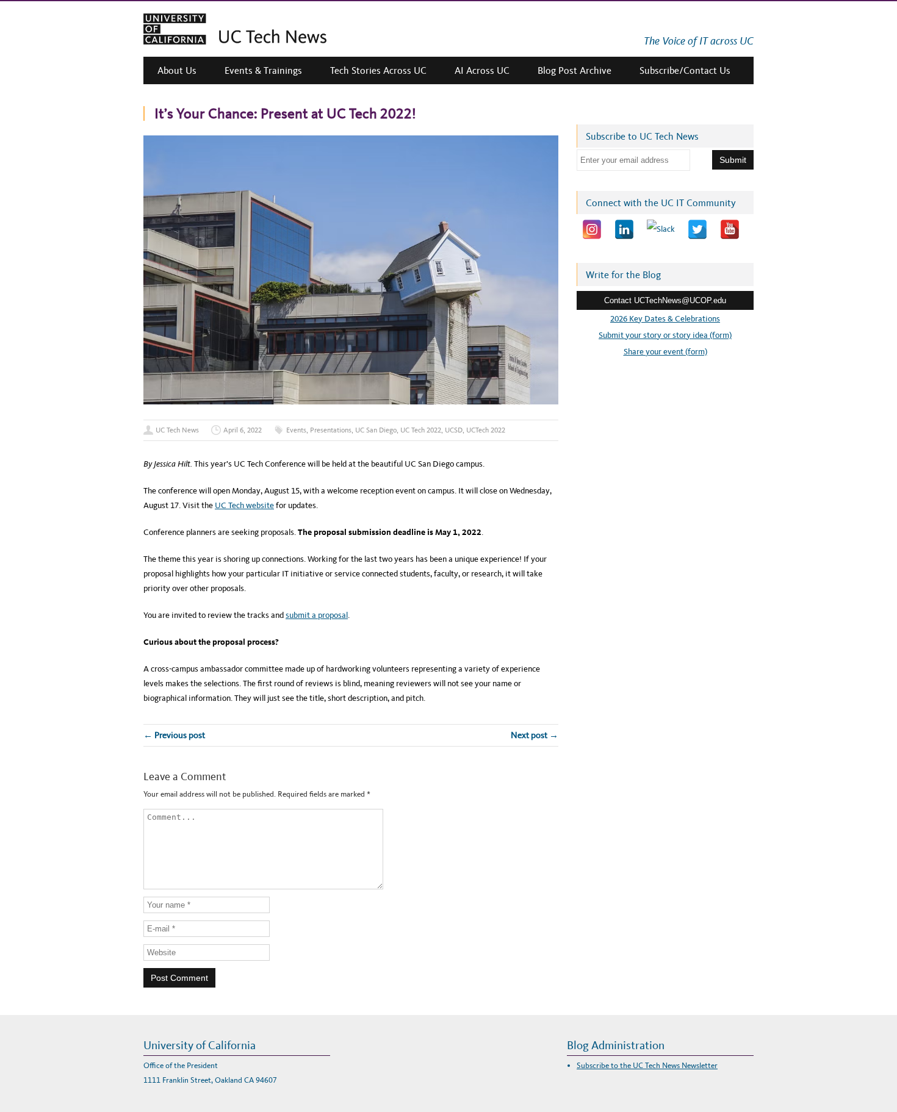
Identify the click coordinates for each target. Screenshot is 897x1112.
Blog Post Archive (574, 70)
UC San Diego (376, 430)
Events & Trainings (263, 70)
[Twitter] (697, 229)
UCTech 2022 (485, 430)
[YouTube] (730, 229)
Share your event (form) (665, 351)
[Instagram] (592, 229)
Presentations (330, 430)
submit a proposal (317, 615)
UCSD (454, 430)
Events (296, 430)
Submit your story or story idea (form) (665, 335)
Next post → (534, 735)
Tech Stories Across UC (378, 70)
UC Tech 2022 (420, 430)
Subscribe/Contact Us (684, 70)
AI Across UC (482, 70)
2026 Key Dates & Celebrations (665, 319)
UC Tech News (177, 430)
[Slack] (660, 229)
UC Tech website (244, 505)
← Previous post (174, 735)
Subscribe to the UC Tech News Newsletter (647, 1065)
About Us (176, 70)
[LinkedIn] (624, 229)
